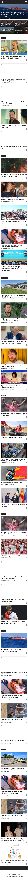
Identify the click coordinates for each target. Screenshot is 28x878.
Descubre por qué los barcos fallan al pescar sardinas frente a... (12, 741)
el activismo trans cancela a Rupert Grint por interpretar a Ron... (14, 365)
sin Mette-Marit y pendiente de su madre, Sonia (14, 147)
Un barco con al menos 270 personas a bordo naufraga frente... (13, 80)
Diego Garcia (3, 59)
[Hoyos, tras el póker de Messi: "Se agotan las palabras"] (14, 523)
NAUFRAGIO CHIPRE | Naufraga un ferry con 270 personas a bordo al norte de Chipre (14, 14)
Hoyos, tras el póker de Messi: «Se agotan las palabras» (20, 24)
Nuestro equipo (21, 871)
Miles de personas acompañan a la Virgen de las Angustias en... (14, 102)
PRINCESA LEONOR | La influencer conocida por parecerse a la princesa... (13, 199)
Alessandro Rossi (4, 417)
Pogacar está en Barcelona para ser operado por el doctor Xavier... (12, 246)
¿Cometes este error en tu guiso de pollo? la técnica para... (14, 673)
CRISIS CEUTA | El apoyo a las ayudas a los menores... (14, 505)
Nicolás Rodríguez (4, 535)
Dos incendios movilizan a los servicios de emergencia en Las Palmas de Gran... (21, 31)
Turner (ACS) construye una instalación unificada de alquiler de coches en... (13, 296)
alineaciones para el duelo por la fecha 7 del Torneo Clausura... (13, 600)
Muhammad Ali (4, 177)
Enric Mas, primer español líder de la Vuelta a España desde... (12, 577)
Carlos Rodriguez (4, 298)
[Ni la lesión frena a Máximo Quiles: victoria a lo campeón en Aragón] (14, 473)
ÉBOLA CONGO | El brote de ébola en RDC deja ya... (14, 720)
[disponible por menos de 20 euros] (14, 428)
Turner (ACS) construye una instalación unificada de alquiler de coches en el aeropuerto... (7, 31)
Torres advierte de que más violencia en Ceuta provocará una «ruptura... (13, 342)
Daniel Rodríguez (4, 18)
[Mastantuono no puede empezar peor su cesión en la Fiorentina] (14, 612)
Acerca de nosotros (20, 872)
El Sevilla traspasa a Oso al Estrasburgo (13, 556)
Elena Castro (3, 771)
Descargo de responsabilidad (9, 872)
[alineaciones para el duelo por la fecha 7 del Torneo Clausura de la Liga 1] (14, 591)
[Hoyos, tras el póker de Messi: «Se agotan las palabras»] (14, 404)
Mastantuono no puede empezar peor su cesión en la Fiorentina (14, 622)
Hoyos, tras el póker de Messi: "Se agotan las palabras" (6, 24)
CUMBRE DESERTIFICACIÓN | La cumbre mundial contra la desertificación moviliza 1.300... (13, 268)
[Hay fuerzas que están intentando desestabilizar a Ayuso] (14, 377)
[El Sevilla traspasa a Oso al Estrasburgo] (14, 546)
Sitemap (19, 874)
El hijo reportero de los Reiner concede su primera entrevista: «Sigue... (14, 319)
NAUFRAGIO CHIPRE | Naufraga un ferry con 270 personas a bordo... (13, 650)
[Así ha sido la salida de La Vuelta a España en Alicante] (14, 212)
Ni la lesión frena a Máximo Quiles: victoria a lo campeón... (12, 483)
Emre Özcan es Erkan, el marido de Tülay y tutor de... (14, 126)
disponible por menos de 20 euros (11, 437)
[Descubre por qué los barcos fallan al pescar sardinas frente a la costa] (14, 732)
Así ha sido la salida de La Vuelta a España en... (14, 222)
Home (5, 871)
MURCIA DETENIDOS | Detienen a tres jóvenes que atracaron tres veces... (13, 460)
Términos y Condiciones (11, 874)
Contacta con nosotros (12, 871)
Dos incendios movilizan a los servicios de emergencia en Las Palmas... (14, 175)
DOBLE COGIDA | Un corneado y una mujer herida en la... (12, 769)
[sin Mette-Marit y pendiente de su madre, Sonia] (14, 138)
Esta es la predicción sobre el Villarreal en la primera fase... (14, 861)
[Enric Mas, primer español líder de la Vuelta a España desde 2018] (14, 568)
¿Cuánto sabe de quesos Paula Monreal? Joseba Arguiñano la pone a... (13, 57)
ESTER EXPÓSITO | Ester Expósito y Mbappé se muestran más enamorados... (13, 839)
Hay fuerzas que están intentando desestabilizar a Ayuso (11, 386)
